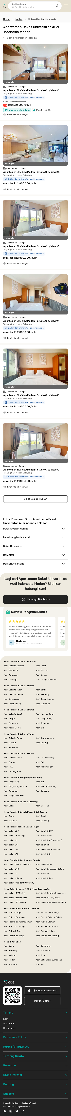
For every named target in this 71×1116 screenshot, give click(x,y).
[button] (42, 1001)
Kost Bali (40, 964)
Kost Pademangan (44, 767)
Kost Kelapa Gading (45, 757)
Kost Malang (10, 955)
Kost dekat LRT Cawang (15, 902)
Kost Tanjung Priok (12, 771)
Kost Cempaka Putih (13, 694)
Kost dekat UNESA (44, 831)
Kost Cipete (41, 675)
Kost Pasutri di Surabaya (47, 912)
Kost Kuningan (11, 675)
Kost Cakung (42, 743)
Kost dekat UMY (43, 873)
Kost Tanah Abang (12, 704)
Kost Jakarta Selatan (14, 666)
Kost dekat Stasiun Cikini (15, 898)
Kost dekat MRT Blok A (14, 893)
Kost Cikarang (42, 806)
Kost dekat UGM (11, 831)
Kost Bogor (9, 816)
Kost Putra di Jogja (13, 931)
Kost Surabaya (43, 950)
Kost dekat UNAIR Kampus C (49, 849)
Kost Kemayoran (11, 699)
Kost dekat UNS (43, 854)
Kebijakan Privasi (29, 1103)
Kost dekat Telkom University (18, 864)
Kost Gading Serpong (46, 786)
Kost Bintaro (42, 670)
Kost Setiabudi (11, 670)
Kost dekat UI (10, 840)
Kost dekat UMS (11, 869)
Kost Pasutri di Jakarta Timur (18, 922)
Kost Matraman (11, 747)
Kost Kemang (10, 679)
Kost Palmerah (11, 723)
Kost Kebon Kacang (45, 699)
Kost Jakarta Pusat (13, 690)
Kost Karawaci (11, 791)
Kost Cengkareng (44, 718)
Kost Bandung (10, 950)
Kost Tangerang (11, 782)
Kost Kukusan (10, 821)
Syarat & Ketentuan (11, 1103)
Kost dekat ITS (43, 845)
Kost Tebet (41, 666)
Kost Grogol (9, 718)
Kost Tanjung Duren (45, 714)
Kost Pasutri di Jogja (14, 936)
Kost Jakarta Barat (13, 714)
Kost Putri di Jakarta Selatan (49, 917)
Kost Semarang (43, 946)
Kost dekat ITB (11, 849)
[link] (42, 990)
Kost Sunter (9, 762)
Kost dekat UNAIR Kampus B (49, 840)
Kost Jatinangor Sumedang (49, 960)
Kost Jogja (9, 946)
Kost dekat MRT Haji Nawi (48, 898)
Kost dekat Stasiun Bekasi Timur (51, 902)
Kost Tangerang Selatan (15, 786)
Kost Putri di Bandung (14, 926)
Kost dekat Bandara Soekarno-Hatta (51, 893)
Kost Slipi (40, 728)
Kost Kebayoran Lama (46, 679)
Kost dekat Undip (44, 835)
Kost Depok (41, 816)
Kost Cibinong (42, 821)
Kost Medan (9, 960)
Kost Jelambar (43, 723)
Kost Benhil (41, 690)
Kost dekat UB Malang (14, 835)
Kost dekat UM (11, 845)
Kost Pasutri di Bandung (47, 936)
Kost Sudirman (43, 704)
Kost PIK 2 (8, 767)
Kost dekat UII (10, 873)
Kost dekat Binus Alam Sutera (50, 869)
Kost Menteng (42, 694)
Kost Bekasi (9, 806)
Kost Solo (40, 955)
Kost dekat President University (19, 883)
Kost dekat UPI (11, 854)
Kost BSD (40, 782)
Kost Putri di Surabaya (14, 917)
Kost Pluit (40, 762)
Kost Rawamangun (45, 738)
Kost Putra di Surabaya (47, 926)
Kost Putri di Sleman (45, 922)
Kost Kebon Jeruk (12, 728)
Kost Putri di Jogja (12, 912)
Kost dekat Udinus (44, 878)
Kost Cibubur (10, 743)
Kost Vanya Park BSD (14, 795)
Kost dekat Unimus (13, 878)
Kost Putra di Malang (45, 931)
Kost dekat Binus (44, 864)
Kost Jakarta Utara (13, 757)
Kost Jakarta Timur (13, 738)
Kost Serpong (42, 791)
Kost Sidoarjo (10, 964)
